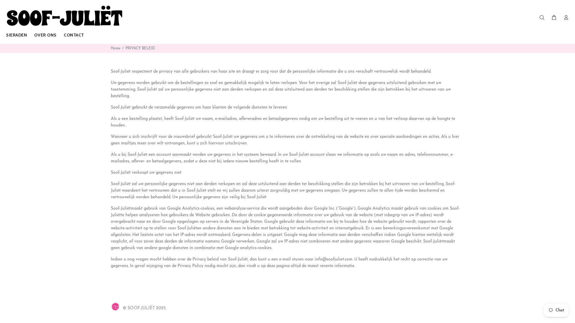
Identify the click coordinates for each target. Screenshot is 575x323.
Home (115, 48)
